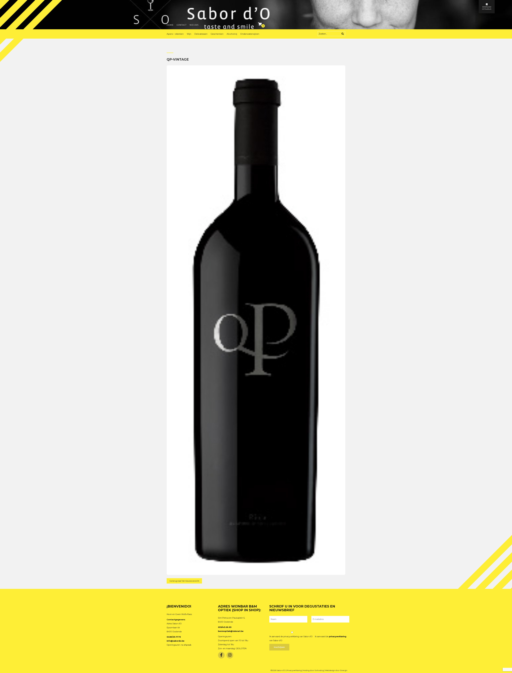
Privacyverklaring (294, 670)
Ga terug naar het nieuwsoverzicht (184, 581)
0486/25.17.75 (174, 637)
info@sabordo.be (175, 641)
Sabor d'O (281, 670)
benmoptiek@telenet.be (230, 631)
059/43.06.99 (224, 627)
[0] (260, 24)
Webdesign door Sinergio (336, 670)
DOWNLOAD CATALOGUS (486, 8)
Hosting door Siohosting (313, 670)
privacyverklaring (337, 636)
